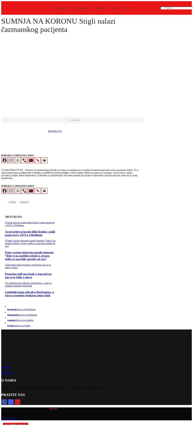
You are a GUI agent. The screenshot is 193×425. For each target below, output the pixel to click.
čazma (12, 202)
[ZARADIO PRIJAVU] (30, 266)
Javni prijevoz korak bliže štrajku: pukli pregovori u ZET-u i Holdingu (30, 233)
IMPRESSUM (7, 373)
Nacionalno (82, 8)
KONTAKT (6, 367)
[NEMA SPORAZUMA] (30, 224)
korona (24, 202)
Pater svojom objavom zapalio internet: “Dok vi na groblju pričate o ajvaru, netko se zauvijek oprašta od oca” (29, 256)
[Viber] (24, 160)
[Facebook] (5, 160)
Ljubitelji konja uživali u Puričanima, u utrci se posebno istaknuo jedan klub (29, 294)
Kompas (101, 8)
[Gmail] (31, 160)
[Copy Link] (38, 160)
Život (128, 8)
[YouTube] (17, 402)
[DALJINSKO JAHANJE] (30, 284)
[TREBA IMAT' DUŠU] (30, 243)
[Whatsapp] (18, 160)
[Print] (44, 160)
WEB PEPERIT (9, 419)
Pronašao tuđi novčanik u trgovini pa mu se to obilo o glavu (28, 275)
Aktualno (61, 8)
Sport (115, 8)
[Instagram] (11, 160)
